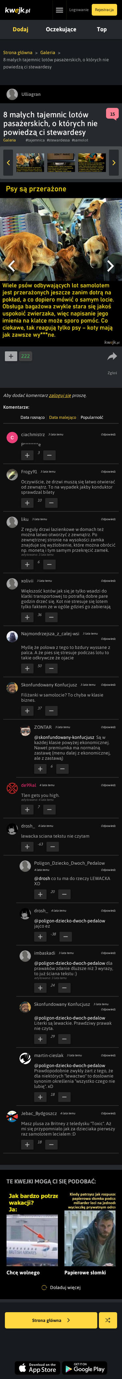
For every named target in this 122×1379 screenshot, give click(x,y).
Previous (8, 163)
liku (25, 519)
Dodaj (20, 29)
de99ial (28, 785)
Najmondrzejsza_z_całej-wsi (50, 633)
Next (114, 163)
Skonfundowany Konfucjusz (49, 684)
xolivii (27, 580)
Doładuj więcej (65, 1287)
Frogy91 (29, 471)
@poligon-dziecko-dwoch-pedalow (69, 920)
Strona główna (18, 52)
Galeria (47, 52)
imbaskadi (44, 953)
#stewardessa (58, 140)
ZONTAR (43, 727)
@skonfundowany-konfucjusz (64, 737)
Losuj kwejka (108, 1320)
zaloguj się (60, 395)
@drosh (42, 878)
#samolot (80, 140)
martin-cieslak (48, 1055)
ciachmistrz (33, 434)
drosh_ (28, 826)
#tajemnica (35, 140)
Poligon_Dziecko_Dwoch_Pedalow (69, 863)
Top (102, 29)
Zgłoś (112, 373)
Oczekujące (61, 29)
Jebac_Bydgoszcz (39, 1113)
